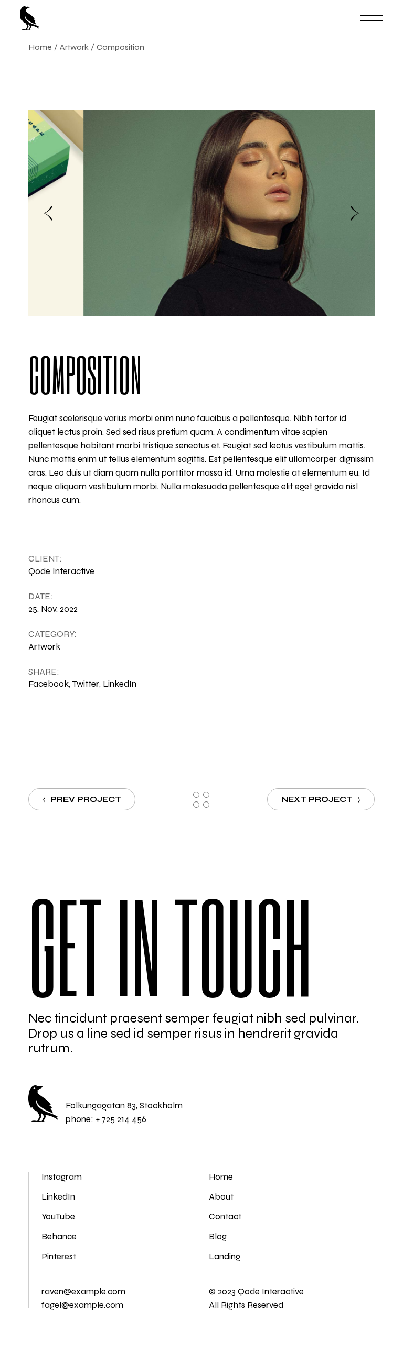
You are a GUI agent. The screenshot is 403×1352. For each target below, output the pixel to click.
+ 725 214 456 (121, 1119)
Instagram (61, 1176)
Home (221, 1176)
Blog (218, 1236)
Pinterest (58, 1256)
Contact (225, 1216)
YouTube (58, 1216)
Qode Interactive (61, 571)
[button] (48, 213)
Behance (59, 1236)
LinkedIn (58, 1196)
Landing (224, 1256)
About (221, 1196)
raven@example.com (83, 1291)
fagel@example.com (82, 1305)
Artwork (44, 646)
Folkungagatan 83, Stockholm (124, 1105)
